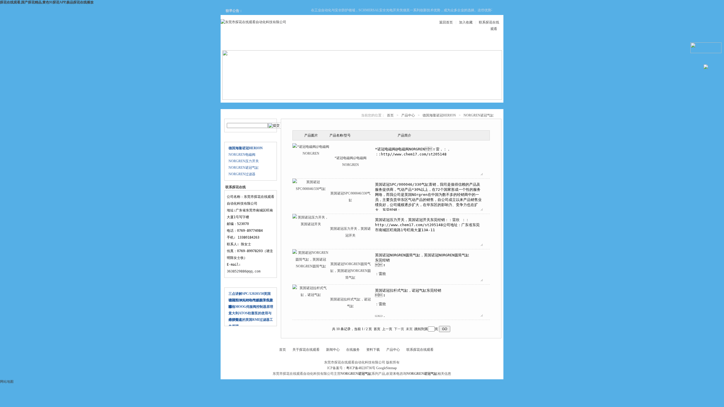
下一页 (399, 329)
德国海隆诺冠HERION (439, 115)
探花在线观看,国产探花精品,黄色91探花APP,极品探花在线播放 (47, 2)
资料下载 (377, 43)
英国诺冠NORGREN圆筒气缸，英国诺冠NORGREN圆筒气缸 (350, 271)
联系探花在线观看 (479, 43)
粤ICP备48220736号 (360, 368)
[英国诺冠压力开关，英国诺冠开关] (310, 224)
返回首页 (446, 22)
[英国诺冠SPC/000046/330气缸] (310, 189)
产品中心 (309, 43)
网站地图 (7, 382)
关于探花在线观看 (275, 43)
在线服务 (445, 43)
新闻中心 (343, 43)
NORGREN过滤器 (242, 174)
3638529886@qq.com (243, 271)
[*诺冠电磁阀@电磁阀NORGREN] (310, 153)
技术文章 (411, 43)
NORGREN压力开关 (244, 161)
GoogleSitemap (386, 368)
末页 (409, 329)
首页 (390, 115)
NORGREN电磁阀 (242, 155)
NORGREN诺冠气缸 (244, 168)
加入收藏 (466, 22)
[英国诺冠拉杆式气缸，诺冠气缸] (310, 295)
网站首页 (241, 43)
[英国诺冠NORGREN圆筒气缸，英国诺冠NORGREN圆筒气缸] (310, 266)
